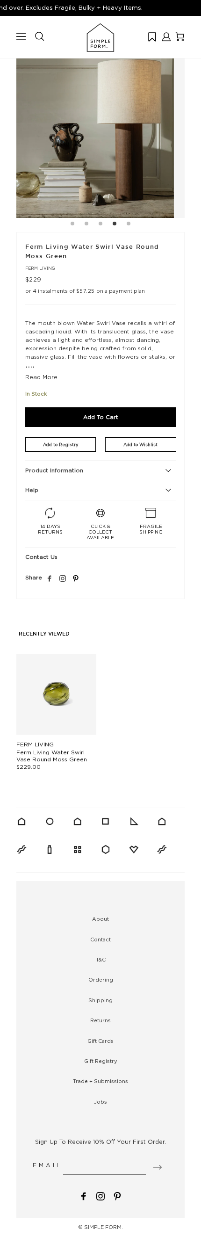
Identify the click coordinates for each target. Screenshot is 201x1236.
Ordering (100, 979)
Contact (100, 939)
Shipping (100, 1000)
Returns (100, 1020)
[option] (100, 134)
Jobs (100, 1102)
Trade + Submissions (100, 1081)
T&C (101, 959)
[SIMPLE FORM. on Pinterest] (117, 1195)
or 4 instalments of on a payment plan (85, 291)
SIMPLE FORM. (103, 1227)
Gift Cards (100, 1041)
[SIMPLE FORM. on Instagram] (62, 579)
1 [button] (72, 225)
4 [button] (114, 225)
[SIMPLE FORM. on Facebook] (83, 1195)
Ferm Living (40, 268)
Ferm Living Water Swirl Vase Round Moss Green (51, 756)
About (100, 919)
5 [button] (128, 225)
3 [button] (100, 225)
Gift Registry (100, 1061)
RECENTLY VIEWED (44, 634)
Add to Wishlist (140, 444)
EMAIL (47, 1165)
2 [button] (86, 225)
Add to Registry (60, 444)
